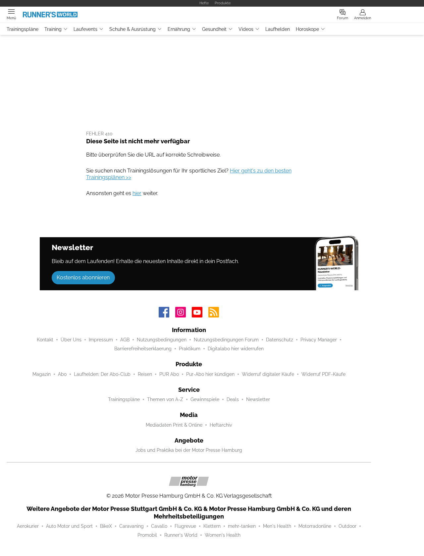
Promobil (147, 535)
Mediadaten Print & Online (174, 425)
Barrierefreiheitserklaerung (143, 348)
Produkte (223, 3)
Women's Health (222, 535)
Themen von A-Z (165, 399)
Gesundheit (214, 29)
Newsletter (258, 399)
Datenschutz (279, 339)
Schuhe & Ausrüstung (132, 29)
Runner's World (180, 535)
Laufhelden (277, 29)
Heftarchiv (221, 425)
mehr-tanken (242, 526)
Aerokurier (28, 526)
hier (136, 193)
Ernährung (179, 29)
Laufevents (85, 29)
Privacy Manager (318, 339)
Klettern (212, 526)
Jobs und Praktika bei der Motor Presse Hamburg (188, 450)
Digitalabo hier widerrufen (236, 348)
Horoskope (307, 29)
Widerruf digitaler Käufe (268, 374)
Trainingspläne (22, 29)
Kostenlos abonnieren (83, 277)
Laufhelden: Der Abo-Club (102, 374)
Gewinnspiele (204, 399)
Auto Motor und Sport (69, 526)
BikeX (106, 526)
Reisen (145, 374)
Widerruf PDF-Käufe (323, 374)
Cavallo (159, 526)
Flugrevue (185, 526)
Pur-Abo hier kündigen (210, 374)
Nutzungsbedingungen (161, 339)
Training (53, 29)
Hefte (204, 3)
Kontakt (45, 339)
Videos (245, 29)
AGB (125, 339)
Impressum (101, 339)
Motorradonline (314, 526)
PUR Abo (169, 374)
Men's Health (277, 526)
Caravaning (131, 526)
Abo (62, 374)
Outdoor (347, 526)
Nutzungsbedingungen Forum (226, 339)
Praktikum (189, 348)
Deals (233, 399)
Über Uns (71, 339)
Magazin (41, 374)
